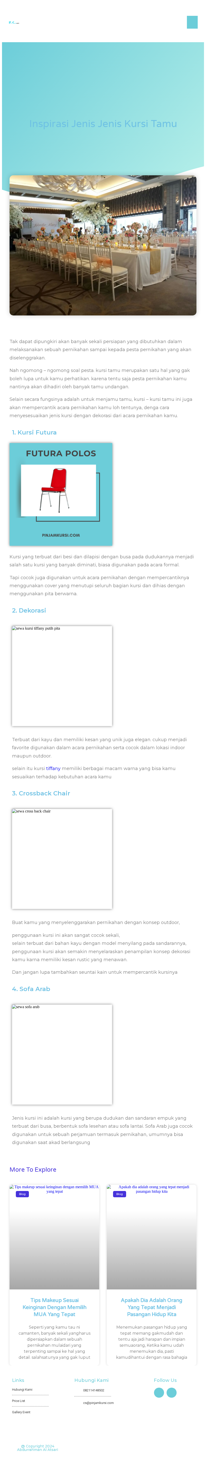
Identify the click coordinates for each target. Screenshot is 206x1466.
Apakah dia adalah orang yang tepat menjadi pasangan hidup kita (151, 1307)
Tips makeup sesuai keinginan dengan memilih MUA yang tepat (54, 1307)
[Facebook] (159, 1393)
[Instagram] (172, 1393)
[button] (192, 22)
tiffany (53, 768)
